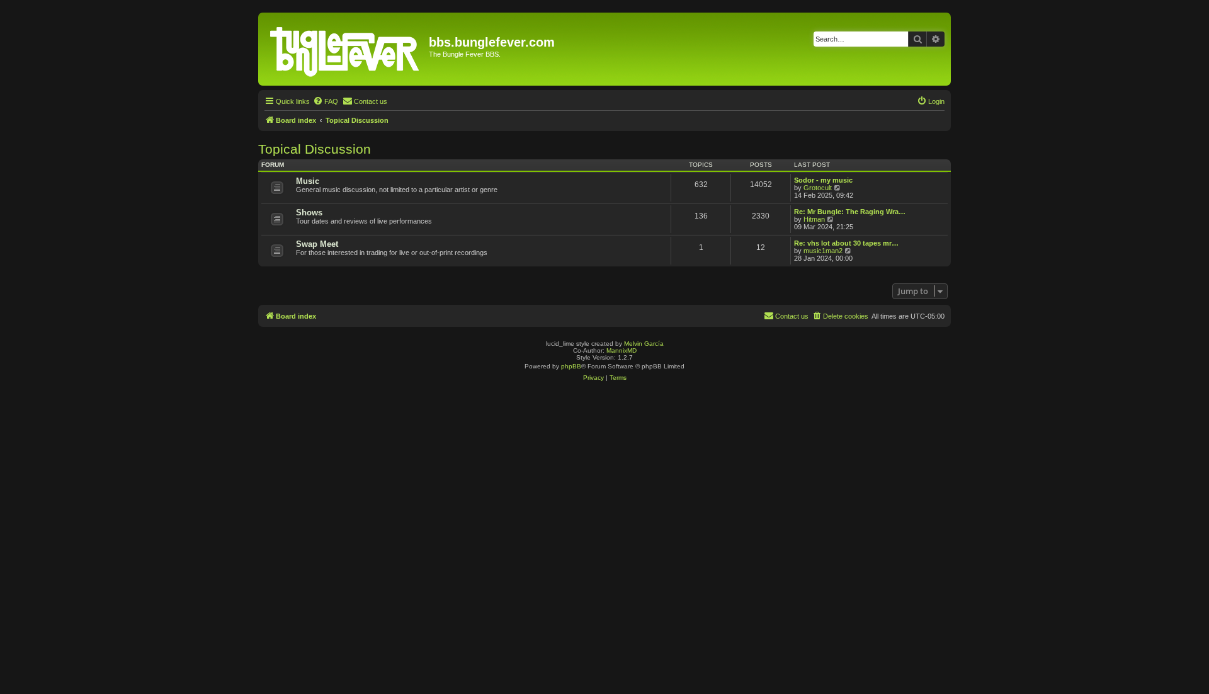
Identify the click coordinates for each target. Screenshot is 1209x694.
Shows (309, 212)
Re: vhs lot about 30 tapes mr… (846, 243)
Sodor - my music (823, 180)
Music (307, 181)
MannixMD (621, 350)
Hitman (814, 219)
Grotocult (817, 187)
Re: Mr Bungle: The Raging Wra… (849, 211)
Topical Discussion (314, 149)
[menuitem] (325, 101)
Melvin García (644, 343)
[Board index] (345, 49)
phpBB (571, 366)
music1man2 (823, 250)
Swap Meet (317, 244)
